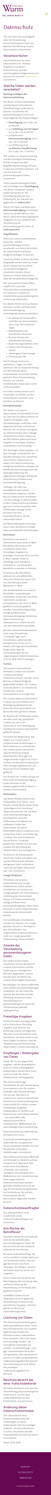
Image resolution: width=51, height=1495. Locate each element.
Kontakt (25, 1467)
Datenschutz (25, 1472)
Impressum (31, 76)
